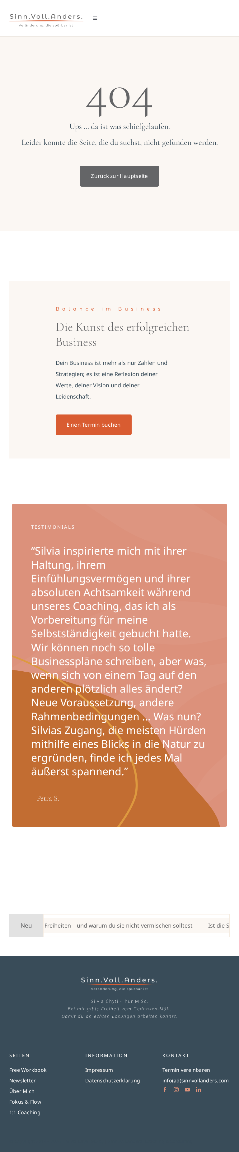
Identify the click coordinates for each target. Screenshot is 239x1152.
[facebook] (164, 1089)
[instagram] (176, 1089)
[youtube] (187, 1089)
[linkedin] (198, 1089)
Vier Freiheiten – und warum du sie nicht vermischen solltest (97, 925)
